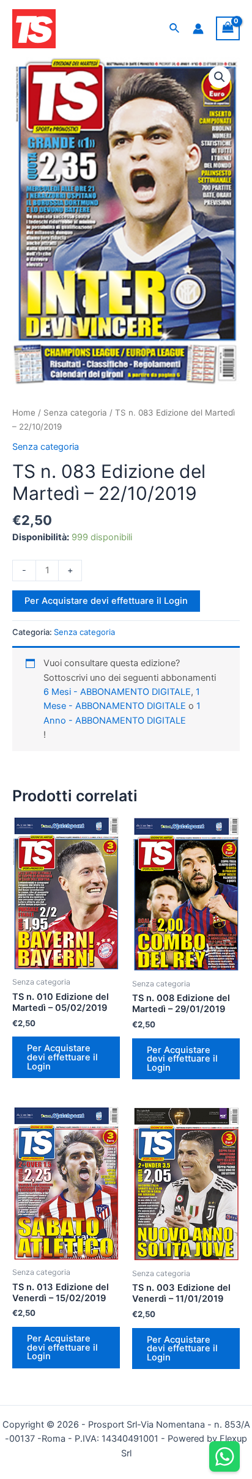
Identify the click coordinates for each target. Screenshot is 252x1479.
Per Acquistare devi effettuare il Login (106, 600)
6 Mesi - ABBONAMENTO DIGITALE (117, 691)
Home (23, 412)
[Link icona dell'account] (198, 28)
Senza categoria (75, 412)
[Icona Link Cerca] (174, 28)
